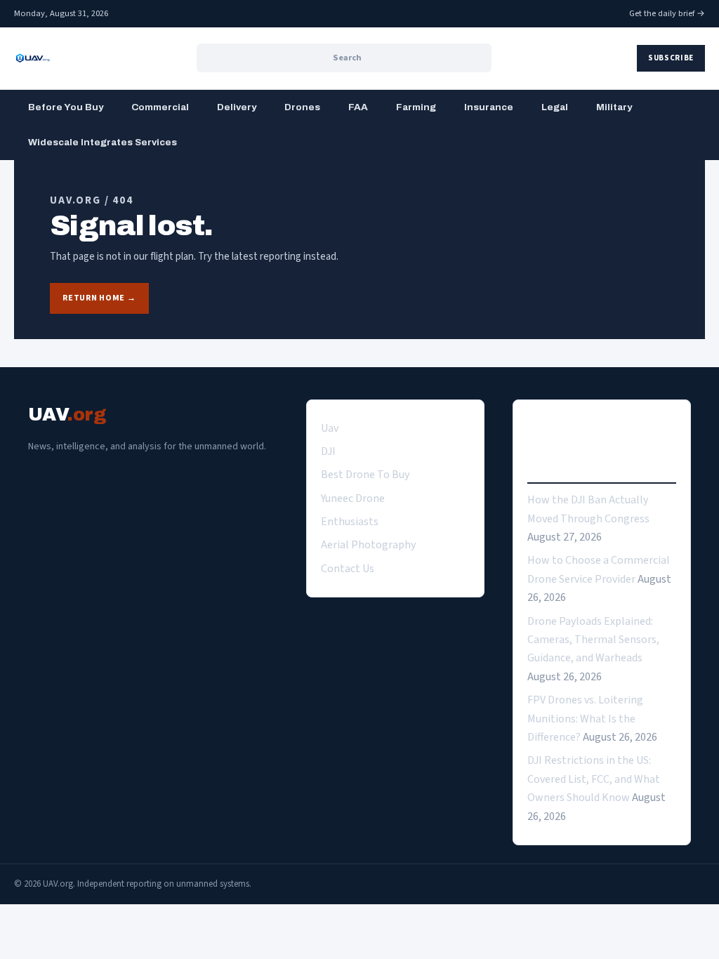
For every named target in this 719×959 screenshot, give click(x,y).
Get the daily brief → (667, 13)
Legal (554, 107)
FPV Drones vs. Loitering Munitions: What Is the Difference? (585, 718)
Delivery (236, 107)
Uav (329, 428)
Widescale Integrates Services (102, 142)
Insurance (488, 107)
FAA (358, 107)
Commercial (160, 107)
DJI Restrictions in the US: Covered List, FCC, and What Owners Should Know (593, 779)
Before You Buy (65, 107)
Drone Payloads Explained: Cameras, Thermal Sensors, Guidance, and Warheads (593, 640)
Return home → (99, 298)
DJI (328, 451)
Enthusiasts (349, 521)
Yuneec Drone (353, 498)
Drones (302, 107)
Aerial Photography (368, 545)
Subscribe (671, 58)
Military (614, 107)
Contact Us (347, 568)
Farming (416, 107)
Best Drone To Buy (365, 474)
